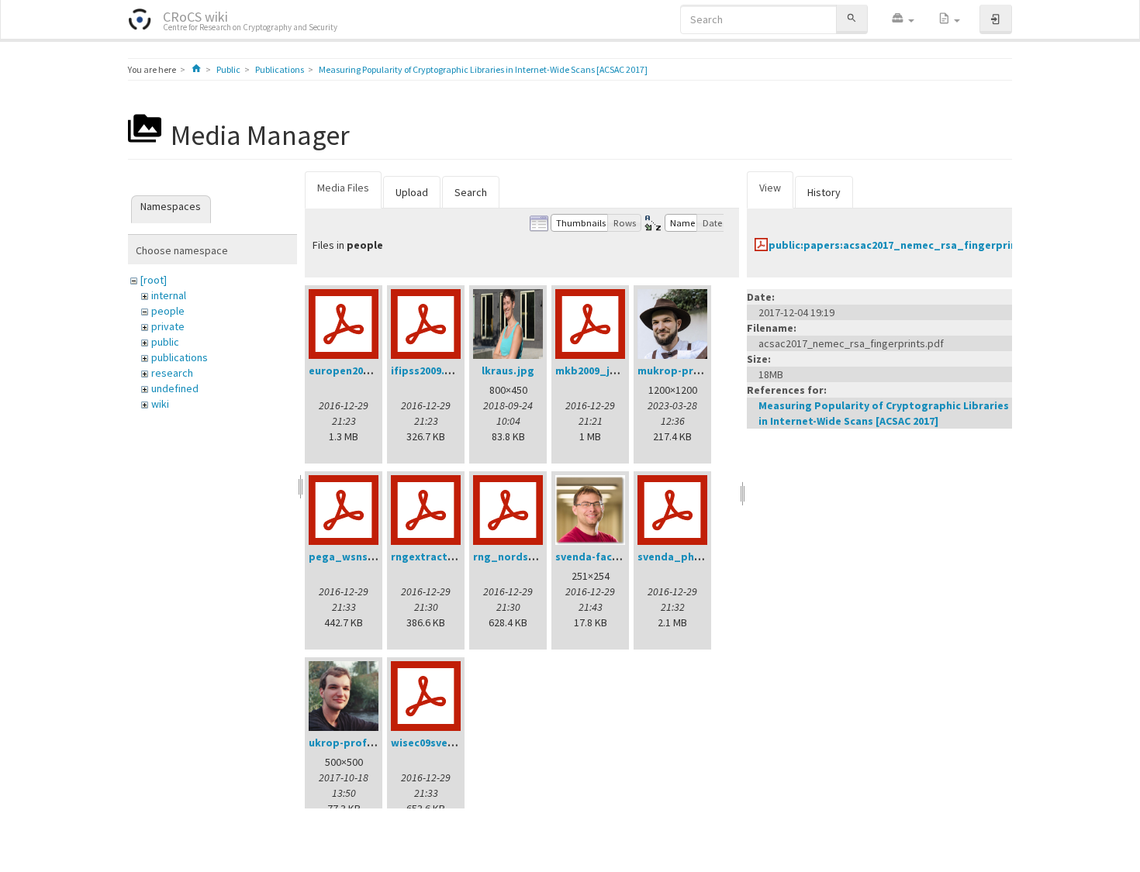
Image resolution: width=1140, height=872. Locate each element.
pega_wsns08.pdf (354, 557)
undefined (175, 388)
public (165, 342)
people (168, 311)
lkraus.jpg (508, 370)
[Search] (851, 19)
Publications (279, 69)
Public (228, 69)
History (824, 192)
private (168, 326)
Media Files (343, 188)
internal (168, 295)
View (770, 188)
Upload (412, 192)
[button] (902, 19)
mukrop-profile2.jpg (690, 370)
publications (179, 357)
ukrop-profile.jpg (354, 743)
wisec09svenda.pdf (440, 743)
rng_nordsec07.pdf (522, 557)
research (172, 373)
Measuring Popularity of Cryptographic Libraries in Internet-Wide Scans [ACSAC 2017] (483, 69)
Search (470, 192)
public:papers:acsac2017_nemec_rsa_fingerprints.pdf (909, 245)
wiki (160, 404)
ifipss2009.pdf (427, 370)
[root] (153, 280)
